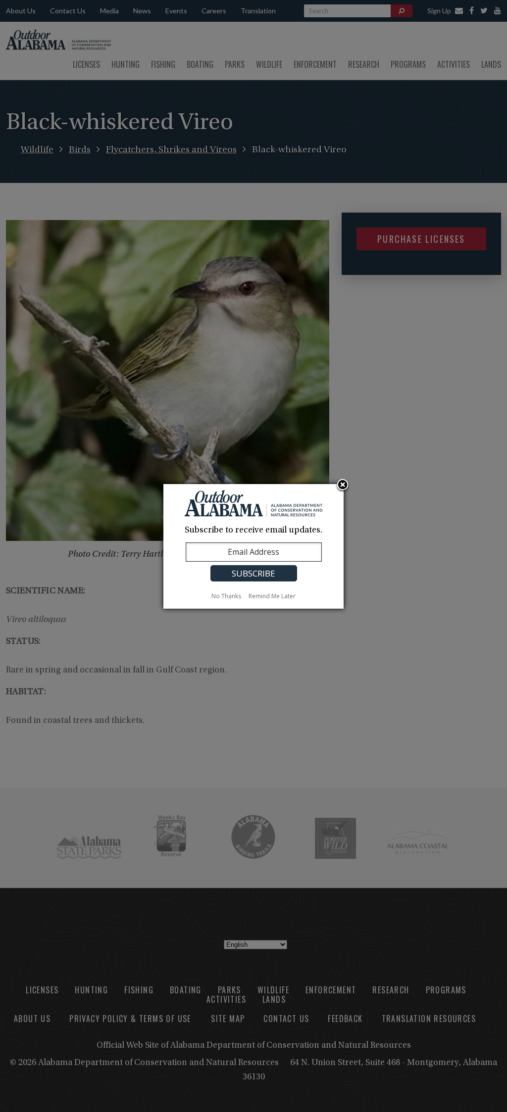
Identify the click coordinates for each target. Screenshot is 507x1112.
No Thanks (226, 596)
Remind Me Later (272, 596)
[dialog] (253, 546)
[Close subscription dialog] (342, 485)
